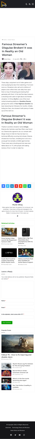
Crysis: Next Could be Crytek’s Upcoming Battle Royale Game (8, 260)
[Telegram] (29, 186)
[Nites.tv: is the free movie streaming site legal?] (6, 380)
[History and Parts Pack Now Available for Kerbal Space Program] (26, 252)
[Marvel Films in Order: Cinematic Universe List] (6, 373)
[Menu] (33, 5)
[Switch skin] (26, 5)
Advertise (8, 427)
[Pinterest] (16, 186)
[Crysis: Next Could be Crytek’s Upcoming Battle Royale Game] (9, 252)
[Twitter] (8, 186)
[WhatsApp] (25, 186)
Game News (11, 39)
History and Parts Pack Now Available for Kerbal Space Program (25, 260)
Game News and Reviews (17, 430)
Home (5, 39)
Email (3, 307)
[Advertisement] (17, 22)
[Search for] (30, 5)
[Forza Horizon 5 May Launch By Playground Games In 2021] (9, 232)
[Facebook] (3, 186)
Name (3, 300)
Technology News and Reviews (21, 427)
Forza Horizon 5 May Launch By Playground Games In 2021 (9, 240)
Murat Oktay (7, 59)
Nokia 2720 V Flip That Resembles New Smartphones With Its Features (25, 240)
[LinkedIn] (12, 186)
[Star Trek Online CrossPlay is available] (6, 387)
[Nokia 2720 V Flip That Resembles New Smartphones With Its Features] (26, 232)
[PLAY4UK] (5, 4)
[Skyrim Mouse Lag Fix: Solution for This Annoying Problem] (6, 365)
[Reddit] (20, 186)
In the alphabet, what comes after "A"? (12, 314)
